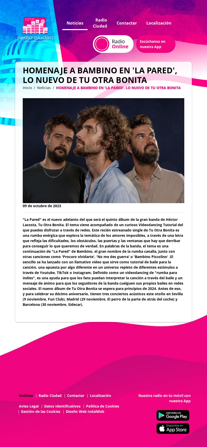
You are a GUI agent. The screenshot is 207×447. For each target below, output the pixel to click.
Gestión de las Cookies (40, 411)
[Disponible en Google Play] (173, 415)
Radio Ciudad (100, 23)
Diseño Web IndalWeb (85, 411)
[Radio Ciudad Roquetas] (35, 28)
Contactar (127, 23)
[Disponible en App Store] (173, 428)
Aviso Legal (29, 406)
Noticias (75, 23)
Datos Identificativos (62, 406)
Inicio (27, 87)
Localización (158, 23)
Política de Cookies (102, 406)
